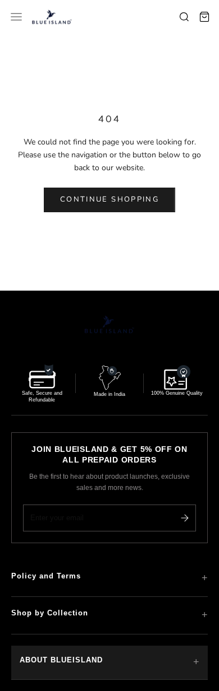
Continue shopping (109, 199)
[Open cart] (204, 16)
